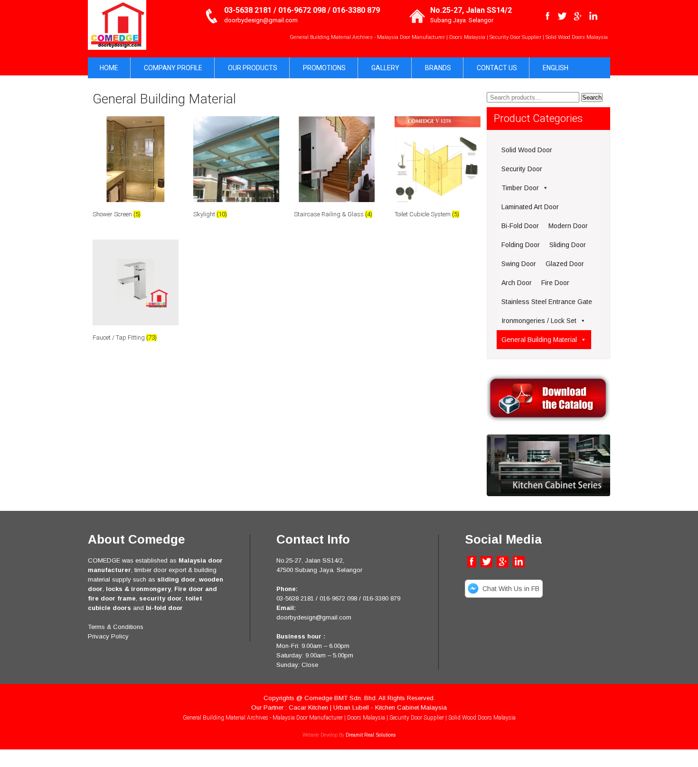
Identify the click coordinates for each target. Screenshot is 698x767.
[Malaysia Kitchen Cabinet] (548, 494)
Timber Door (520, 188)
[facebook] (547, 16)
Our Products (252, 68)
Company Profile (173, 68)
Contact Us (497, 68)
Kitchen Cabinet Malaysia (411, 707)
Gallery (385, 68)
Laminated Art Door (530, 207)
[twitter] (562, 16)
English (555, 68)
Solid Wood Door (526, 150)
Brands (438, 68)
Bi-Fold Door (520, 226)
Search (592, 97)
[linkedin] (593, 16)
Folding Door (520, 245)
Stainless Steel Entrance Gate (546, 301)
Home (109, 68)
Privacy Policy (108, 636)
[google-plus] (578, 16)
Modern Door (568, 226)
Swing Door (518, 264)
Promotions (324, 68)
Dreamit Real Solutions (371, 735)
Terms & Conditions (115, 626)
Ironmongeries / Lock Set (538, 320)
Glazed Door (565, 264)
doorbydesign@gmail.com (261, 20)
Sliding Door (567, 245)
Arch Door (516, 282)
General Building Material (539, 339)
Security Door (521, 169)
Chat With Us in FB (510, 588)
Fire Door (555, 282)
